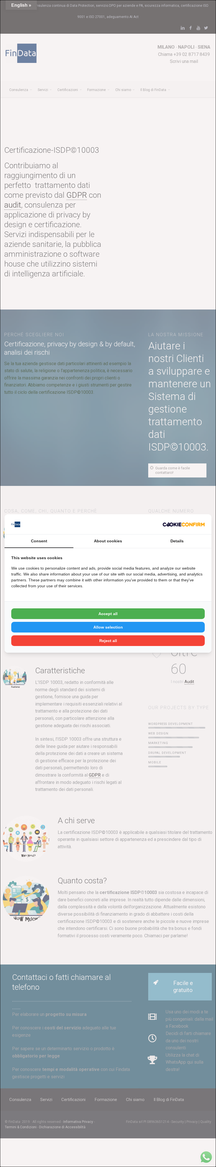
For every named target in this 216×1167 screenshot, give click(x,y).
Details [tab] (177, 541)
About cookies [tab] (108, 541)
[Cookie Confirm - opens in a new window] (184, 524)
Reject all (108, 640)
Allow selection (108, 627)
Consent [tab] (39, 541)
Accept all (108, 613)
